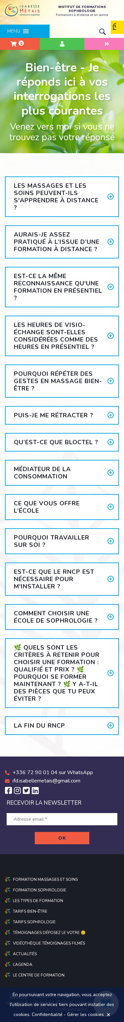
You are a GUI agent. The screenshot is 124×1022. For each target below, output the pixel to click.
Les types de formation (38, 900)
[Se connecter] (62, 44)
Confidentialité (47, 1014)
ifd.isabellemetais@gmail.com (46, 780)
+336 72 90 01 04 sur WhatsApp (53, 772)
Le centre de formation (38, 975)
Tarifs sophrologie (34, 922)
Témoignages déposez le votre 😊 (49, 932)
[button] (13, 31)
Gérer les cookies (85, 1014)
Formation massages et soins (45, 879)
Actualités (25, 954)
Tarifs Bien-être (30, 911)
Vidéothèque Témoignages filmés (49, 943)
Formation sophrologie (39, 890)
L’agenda (22, 964)
